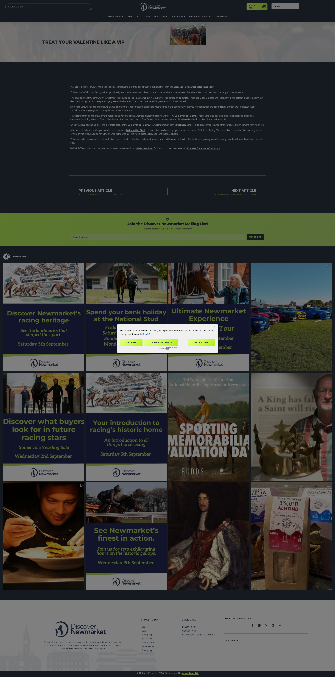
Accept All (201, 342)
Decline (131, 342)
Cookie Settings (161, 342)
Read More (148, 333)
